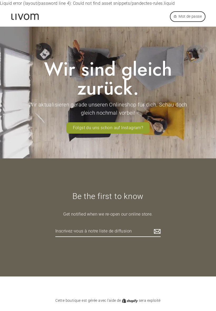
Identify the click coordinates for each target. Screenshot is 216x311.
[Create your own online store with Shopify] (130, 300)
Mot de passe (190, 16)
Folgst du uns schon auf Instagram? (108, 127)
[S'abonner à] (156, 231)
